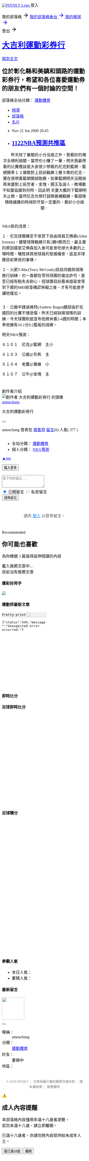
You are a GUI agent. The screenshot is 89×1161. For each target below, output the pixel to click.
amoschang (11, 402)
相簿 (16, 110)
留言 (50, 430)
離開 (28, 1151)
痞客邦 (39, 430)
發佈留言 (10, 498)
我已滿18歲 (12, 1151)
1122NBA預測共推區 (39, 143)
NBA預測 (41, 449)
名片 (16, 122)
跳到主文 (10, 59)
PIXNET (22, 1081)
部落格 (18, 116)
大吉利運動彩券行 (33, 45)
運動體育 (42, 100)
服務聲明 (53, 1087)
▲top (6, 458)
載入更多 (10, 468)
